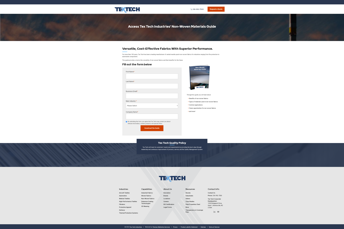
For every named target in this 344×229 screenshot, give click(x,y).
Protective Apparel (125, 207)
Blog (187, 207)
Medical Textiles (124, 198)
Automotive (123, 196)
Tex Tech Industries (136, 227)
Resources (190, 189)
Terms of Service (214, 227)
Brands (165, 196)
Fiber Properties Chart (193, 204)
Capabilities (146, 189)
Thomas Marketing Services (161, 227)
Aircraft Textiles (124, 193)
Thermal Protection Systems (128, 213)
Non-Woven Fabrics (147, 198)
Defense (122, 210)
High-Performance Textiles (128, 201)
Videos (188, 198)
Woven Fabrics (146, 196)
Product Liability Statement (189, 227)
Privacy (175, 227)
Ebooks (188, 193)
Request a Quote (216, 9)
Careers (166, 201)
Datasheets (189, 196)
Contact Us (211, 193)
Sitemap (203, 227)
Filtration (122, 204)
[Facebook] (214, 212)
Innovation (166, 193)
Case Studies (190, 201)
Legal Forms (167, 207)
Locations (166, 198)
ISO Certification (168, 204)
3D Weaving (145, 206)
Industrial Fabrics (147, 193)
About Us (167, 189)
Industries (123, 189)
